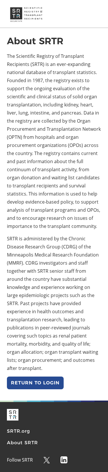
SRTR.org (18, 431)
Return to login (35, 383)
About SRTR (22, 442)
